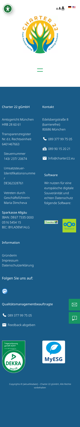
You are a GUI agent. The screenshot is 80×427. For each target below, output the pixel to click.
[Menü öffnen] (40, 70)
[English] (74, 7)
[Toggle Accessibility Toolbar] (7, 8)
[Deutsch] (70, 7)
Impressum (10, 260)
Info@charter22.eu (61, 158)
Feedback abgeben (21, 325)
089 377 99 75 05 (60, 139)
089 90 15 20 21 (59, 149)
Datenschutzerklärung (18, 265)
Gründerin (9, 255)
